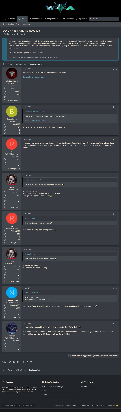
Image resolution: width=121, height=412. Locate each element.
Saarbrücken (15, 207)
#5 (116, 214)
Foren (44, 391)
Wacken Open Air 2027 (11, 405)
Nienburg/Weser (14, 169)
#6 (116, 249)
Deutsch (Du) (29, 405)
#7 (116, 288)
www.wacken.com (13, 100)
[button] (41, 18)
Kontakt (44, 395)
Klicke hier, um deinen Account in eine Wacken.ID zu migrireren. (33, 57)
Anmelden (85, 387)
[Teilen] (113, 69)
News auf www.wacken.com (33, 77)
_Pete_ (11, 187)
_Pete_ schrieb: (30, 218)
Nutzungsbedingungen (70, 405)
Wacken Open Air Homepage (52, 387)
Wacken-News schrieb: (32, 111)
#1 (116, 69)
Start (110, 405)
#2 (116, 107)
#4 (116, 175)
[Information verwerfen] (115, 41)
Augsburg (16, 317)
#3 (116, 140)
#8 (116, 324)
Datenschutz (85, 405)
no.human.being (11, 300)
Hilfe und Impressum (99, 405)
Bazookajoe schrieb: (31, 180)
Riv (12, 152)
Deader (12, 336)
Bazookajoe (12, 119)
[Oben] (113, 405)
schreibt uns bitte (36, 53)
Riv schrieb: (28, 254)
